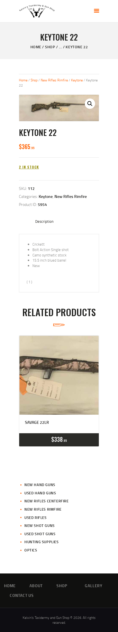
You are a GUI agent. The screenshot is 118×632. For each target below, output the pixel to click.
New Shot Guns (39, 525)
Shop (50, 46)
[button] (90, 104)
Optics (30, 550)
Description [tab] (44, 221)
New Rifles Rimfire (54, 80)
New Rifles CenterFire (46, 500)
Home (35, 46)
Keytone (77, 80)
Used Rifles (35, 517)
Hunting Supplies (41, 541)
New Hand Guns (39, 484)
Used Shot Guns (39, 533)
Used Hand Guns (40, 492)
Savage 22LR (37, 422)
